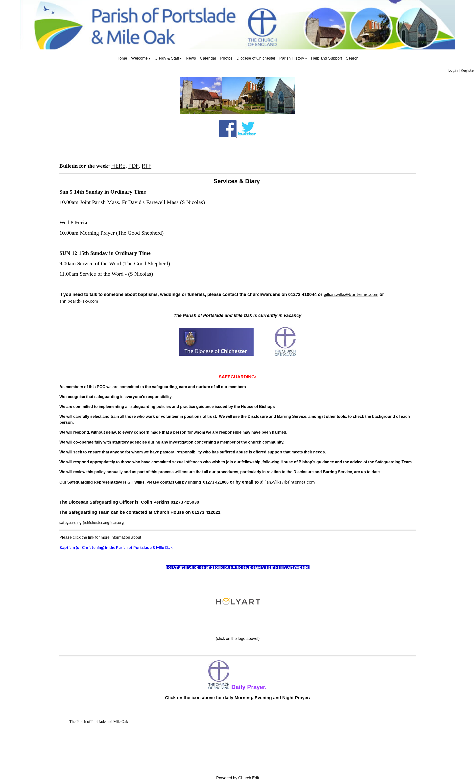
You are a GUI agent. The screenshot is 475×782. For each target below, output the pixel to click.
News (191, 58)
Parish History (291, 58)
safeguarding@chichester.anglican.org (92, 522)
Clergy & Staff (167, 58)
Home (122, 58)
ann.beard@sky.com (78, 301)
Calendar (208, 58)
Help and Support (326, 58)
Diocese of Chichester (256, 58)
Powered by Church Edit (237, 778)
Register (468, 70)
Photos (226, 58)
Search (352, 58)
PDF (133, 165)
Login (453, 70)
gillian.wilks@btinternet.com (351, 294)
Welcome (139, 58)
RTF (146, 165)
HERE (118, 165)
